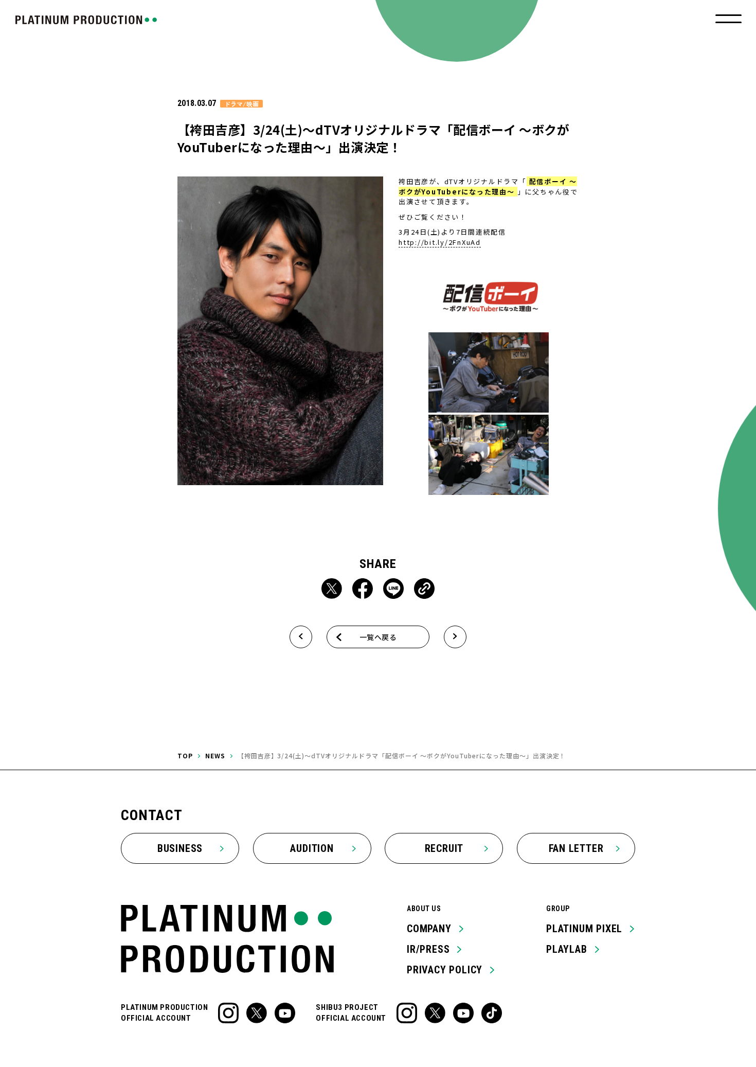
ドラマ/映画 (241, 104)
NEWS (215, 755)
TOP (185, 755)
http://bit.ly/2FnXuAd (440, 242)
